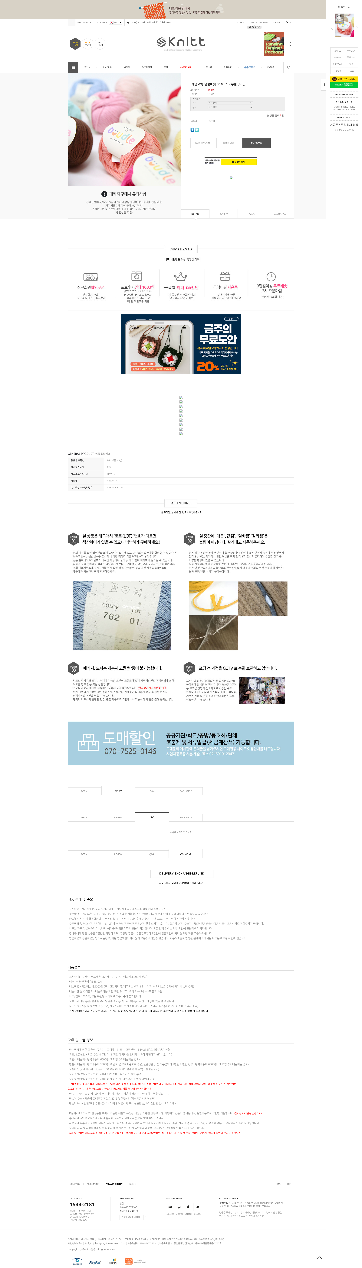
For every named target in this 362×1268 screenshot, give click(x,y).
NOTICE (337, 50)
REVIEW (337, 57)
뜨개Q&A (351, 57)
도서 (166, 67)
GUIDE (132, 1183)
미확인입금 (337, 64)
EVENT (270, 67)
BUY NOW (256, 142)
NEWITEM (75, 43)
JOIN (251, 22)
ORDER (277, 22)
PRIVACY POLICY (114, 1183)
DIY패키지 (147, 67)
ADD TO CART (202, 142)
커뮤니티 (228, 67)
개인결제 (337, 70)
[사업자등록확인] (162, 1243)
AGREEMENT (93, 1183)
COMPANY (75, 1183)
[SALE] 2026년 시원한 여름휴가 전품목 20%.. (151, 22)
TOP (289, 1183)
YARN (87, 43)
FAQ (351, 64)
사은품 (351, 70)
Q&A (252, 214)
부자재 (127, 67)
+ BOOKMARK (84, 22)
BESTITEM (100, 43)
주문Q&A (351, 50)
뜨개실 (87, 67)
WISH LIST (228, 142)
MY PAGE (263, 22)
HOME (278, 1183)
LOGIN (240, 22)
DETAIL (195, 213)
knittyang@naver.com (107, 1243)
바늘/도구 (107, 67)
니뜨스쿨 (208, 67)
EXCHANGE (280, 214)
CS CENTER (101, 22)
